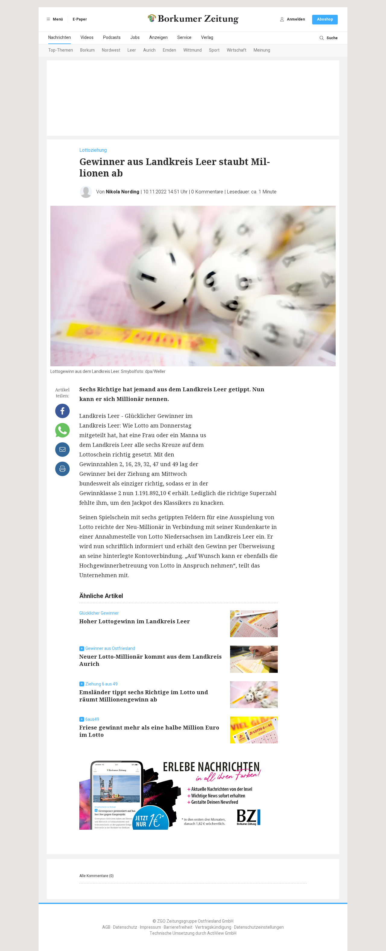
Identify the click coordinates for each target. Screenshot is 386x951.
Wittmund (192, 50)
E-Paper (80, 19)
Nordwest (111, 50)
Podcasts (112, 37)
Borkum (87, 50)
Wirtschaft (236, 50)
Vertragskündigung (213, 927)
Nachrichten (59, 37)
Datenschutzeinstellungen (259, 927)
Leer (132, 50)
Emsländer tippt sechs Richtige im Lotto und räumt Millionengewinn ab (143, 696)
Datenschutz (125, 927)
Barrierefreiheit (178, 927)
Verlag (207, 37)
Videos (87, 37)
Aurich (149, 50)
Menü (57, 19)
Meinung (262, 50)
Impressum (150, 927)
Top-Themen (60, 50)
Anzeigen (158, 37)
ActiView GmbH (221, 933)
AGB (106, 927)
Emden (169, 50)
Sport (214, 50)
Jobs (135, 37)
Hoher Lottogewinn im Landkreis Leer (134, 621)
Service (184, 37)
